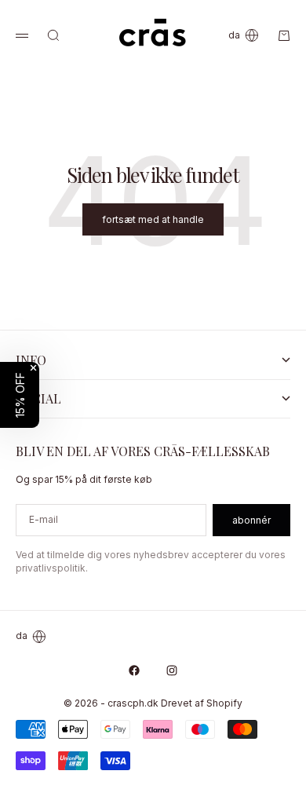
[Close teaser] (33, 368)
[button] (19, 395)
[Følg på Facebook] (134, 670)
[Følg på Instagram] (172, 670)
